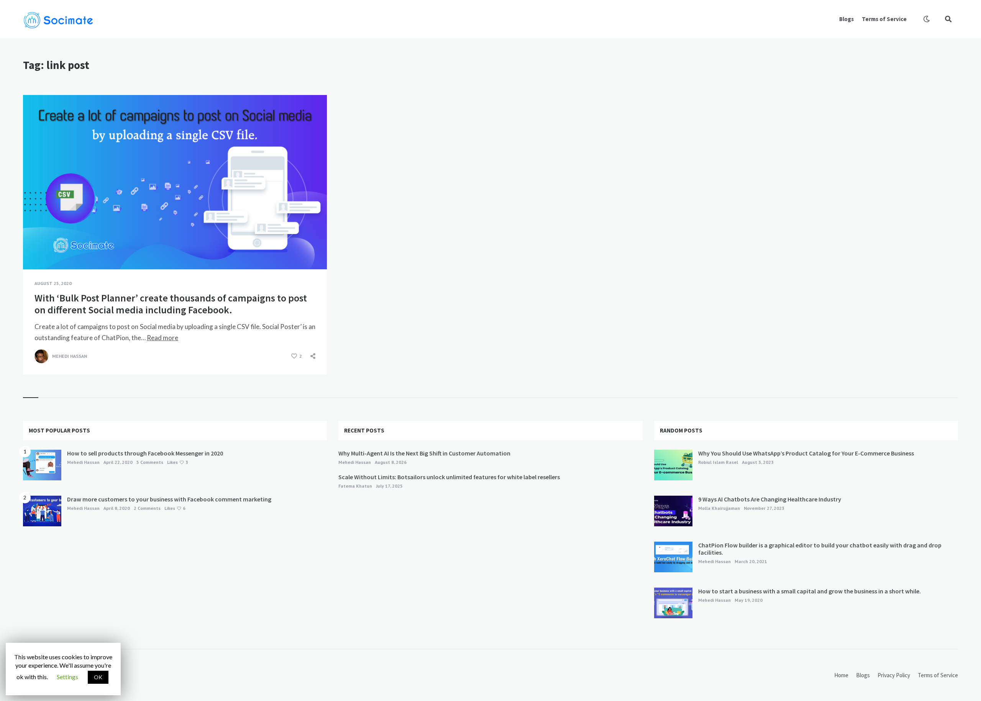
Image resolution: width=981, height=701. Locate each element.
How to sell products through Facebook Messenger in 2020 (145, 453)
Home (841, 675)
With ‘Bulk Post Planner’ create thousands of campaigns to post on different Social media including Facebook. (170, 304)
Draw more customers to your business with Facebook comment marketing (169, 499)
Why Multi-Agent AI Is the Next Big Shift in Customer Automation (424, 453)
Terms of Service (884, 19)
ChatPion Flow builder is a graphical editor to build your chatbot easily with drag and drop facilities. (820, 548)
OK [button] (98, 677)
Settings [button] (67, 676)
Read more (162, 338)
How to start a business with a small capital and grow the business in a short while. (809, 591)
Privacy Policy (894, 675)
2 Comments (147, 508)
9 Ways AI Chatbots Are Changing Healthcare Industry (769, 499)
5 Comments (149, 462)
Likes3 (177, 462)
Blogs (846, 19)
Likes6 (174, 508)
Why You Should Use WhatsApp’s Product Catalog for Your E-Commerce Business (806, 453)
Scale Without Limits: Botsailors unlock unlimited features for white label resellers (449, 477)
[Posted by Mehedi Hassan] (41, 356)
